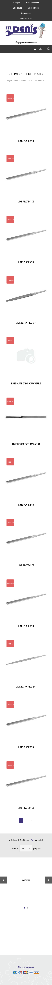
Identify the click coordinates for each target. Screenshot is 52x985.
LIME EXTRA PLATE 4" (26, 322)
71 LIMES (24, 80)
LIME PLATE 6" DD (26, 565)
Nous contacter (26, 18)
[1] (24, 908)
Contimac (26, 880)
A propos (16, 2)
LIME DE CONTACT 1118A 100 (26, 444)
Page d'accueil (12, 80)
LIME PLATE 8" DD (26, 808)
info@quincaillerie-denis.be (26, 42)
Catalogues (17, 8)
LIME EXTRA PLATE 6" (26, 686)
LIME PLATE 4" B (26, 141)
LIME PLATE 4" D (26, 262)
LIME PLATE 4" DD (26, 201)
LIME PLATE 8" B (26, 747)
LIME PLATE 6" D (26, 626)
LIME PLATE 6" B (26, 504)
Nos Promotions (32, 2)
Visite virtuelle (33, 8)
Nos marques (26, 13)
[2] (27, 908)
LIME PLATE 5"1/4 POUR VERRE (26, 383)
